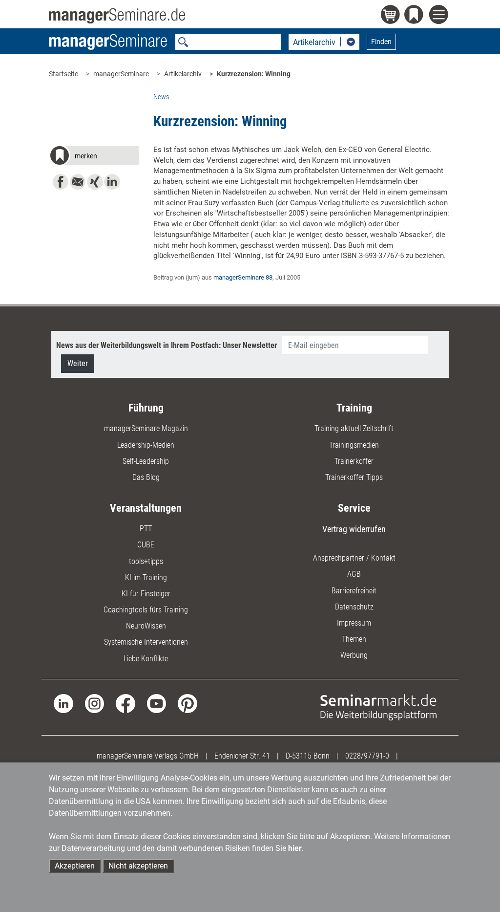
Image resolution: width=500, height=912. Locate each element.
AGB (354, 574)
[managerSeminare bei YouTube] (156, 703)
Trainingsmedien (354, 445)
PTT (146, 528)
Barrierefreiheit (354, 590)
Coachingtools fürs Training (146, 609)
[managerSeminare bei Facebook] (125, 703)
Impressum (354, 623)
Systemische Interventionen (146, 642)
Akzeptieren (75, 865)
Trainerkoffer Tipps (354, 477)
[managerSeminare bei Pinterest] (187, 703)
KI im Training (146, 577)
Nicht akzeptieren (138, 865)
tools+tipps (146, 561)
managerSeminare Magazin (146, 428)
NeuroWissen (146, 625)
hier (295, 848)
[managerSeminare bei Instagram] (94, 703)
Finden (381, 41)
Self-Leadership (146, 461)
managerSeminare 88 (242, 277)
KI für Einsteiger (146, 593)
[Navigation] (440, 16)
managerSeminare (121, 74)
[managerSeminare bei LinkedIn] (63, 703)
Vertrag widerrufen (354, 529)
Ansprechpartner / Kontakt (354, 558)
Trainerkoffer (354, 461)
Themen (354, 639)
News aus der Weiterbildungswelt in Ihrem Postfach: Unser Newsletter (166, 345)
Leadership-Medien (145, 445)
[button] (93, 157)
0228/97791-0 (367, 755)
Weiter (77, 363)
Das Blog (146, 477)
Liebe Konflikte (146, 658)
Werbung (354, 655)
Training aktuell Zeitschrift (354, 428)
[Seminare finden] (378, 706)
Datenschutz (354, 606)
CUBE (145, 544)
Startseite (63, 74)
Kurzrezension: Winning (254, 74)
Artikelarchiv (183, 74)
